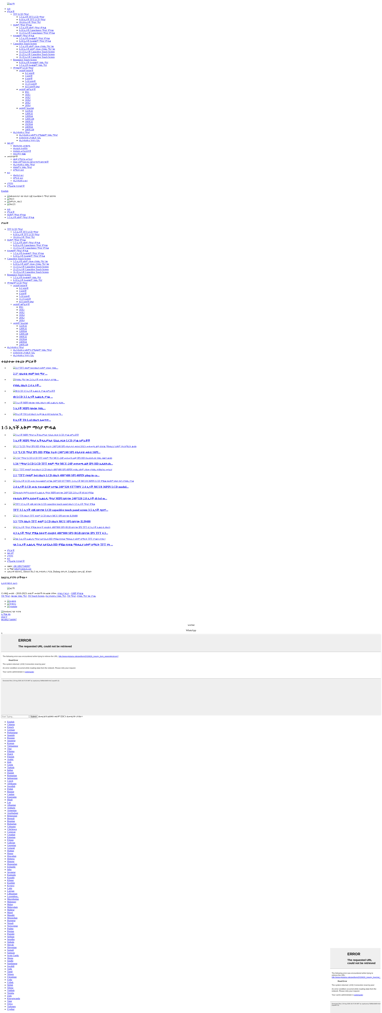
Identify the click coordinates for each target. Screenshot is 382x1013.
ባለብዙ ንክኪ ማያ (19, 596)
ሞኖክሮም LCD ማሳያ (23, 68)
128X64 (29, 116)
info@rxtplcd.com (22, 569)
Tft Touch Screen (36, 596)
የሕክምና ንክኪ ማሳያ (22, 167)
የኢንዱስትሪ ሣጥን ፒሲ (29, 140)
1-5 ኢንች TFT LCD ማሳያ (31, 17)
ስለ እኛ (10, 143)
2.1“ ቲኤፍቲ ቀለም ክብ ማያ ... (30, 373)
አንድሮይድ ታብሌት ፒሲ (30, 137)
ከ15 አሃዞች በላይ (32, 86)
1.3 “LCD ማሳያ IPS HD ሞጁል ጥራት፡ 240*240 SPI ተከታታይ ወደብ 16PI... (56, 452)
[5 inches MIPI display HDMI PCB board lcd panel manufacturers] (46, 435)
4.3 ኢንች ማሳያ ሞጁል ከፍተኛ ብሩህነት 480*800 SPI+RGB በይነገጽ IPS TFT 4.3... (60, 533)
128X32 (29, 113)
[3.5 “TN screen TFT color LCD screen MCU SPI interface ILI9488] (45, 515)
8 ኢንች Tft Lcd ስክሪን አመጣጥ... (32, 420)
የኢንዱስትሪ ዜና (20, 180)
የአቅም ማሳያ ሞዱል (22, 25)
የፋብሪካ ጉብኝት (20, 148)
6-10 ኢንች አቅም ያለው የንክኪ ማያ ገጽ (37, 49)
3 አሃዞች (29, 76)
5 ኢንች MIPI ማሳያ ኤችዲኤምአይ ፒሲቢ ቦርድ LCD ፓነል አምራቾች (51, 440)
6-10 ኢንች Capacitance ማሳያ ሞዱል (36, 30)
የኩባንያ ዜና (18, 175)
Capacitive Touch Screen (25, 43)
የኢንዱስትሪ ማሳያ (21, 132)
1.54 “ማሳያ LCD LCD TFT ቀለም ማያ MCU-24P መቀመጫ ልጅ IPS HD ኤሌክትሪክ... (63, 463)
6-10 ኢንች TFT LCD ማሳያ (32, 19)
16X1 (27, 94)
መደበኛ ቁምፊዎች (27, 89)
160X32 (29, 121)
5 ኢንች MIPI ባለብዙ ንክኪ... (29, 408)
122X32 (29, 111)
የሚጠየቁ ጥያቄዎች (16, 186)
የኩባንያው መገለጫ (21, 145)
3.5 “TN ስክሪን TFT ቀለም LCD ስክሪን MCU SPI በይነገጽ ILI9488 (52, 521)
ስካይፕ (4, 617)
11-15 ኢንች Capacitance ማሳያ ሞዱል (37, 33)
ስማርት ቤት (18, 170)
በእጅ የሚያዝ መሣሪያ (23, 159)
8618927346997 (9, 619)
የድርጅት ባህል (19, 153)
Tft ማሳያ (5, 596)
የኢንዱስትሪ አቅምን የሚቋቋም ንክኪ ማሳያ (38, 135)
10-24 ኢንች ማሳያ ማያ (30, 22)
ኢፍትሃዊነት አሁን (9, 583)
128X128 (29, 119)
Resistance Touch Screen (25, 59)
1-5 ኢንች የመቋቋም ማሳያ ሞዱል (34, 38)
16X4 (27, 100)
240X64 (29, 127)
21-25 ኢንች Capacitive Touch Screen (37, 54)
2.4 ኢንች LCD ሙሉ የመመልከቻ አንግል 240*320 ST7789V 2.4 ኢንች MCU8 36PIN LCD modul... (71, 486)
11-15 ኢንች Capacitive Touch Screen (37, 51)
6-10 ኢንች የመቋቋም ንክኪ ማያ (33, 62)
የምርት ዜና (18, 178)
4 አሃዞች (29, 78)
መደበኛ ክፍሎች (26, 70)
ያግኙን (10, 183)
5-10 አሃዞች (30, 81)
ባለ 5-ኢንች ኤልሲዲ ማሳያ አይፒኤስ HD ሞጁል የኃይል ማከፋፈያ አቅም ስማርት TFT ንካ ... (63, 544)
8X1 (27, 92)
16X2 (27, 97)
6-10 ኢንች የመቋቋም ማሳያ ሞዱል (35, 41)
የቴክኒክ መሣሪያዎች (22, 151)
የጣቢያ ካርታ (63, 593)
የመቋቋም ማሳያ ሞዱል (23, 35)
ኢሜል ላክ (5, 614)
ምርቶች (10, 11)
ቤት (9, 8)
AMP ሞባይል (77, 593)
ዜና (8, 172)
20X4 (27, 105)
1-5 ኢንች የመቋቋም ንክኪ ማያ (33, 65)
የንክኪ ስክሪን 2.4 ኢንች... (27, 385)
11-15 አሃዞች (31, 84)
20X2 (27, 102)
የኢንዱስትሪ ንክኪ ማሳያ (24, 164)
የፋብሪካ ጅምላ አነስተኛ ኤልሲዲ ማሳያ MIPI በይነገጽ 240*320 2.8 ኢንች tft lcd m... (60, 498)
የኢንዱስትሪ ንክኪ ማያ (56, 596)
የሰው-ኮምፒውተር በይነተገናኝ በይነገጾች (31, 162)
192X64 (29, 124)
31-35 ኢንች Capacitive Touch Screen (37, 57)
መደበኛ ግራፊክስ (26, 108)
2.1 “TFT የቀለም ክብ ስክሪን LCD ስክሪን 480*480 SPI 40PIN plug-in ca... (56, 475)
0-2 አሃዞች (29, 73)
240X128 (29, 129)
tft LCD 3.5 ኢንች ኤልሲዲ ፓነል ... (33, 396)
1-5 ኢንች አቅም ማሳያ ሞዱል (32, 27)
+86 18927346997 (21, 566)
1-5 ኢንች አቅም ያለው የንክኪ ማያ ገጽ (36, 46)
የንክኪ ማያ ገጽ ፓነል (86, 596)
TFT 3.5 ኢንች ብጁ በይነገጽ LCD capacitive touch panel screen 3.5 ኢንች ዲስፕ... (60, 509)
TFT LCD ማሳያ (21, 14)
